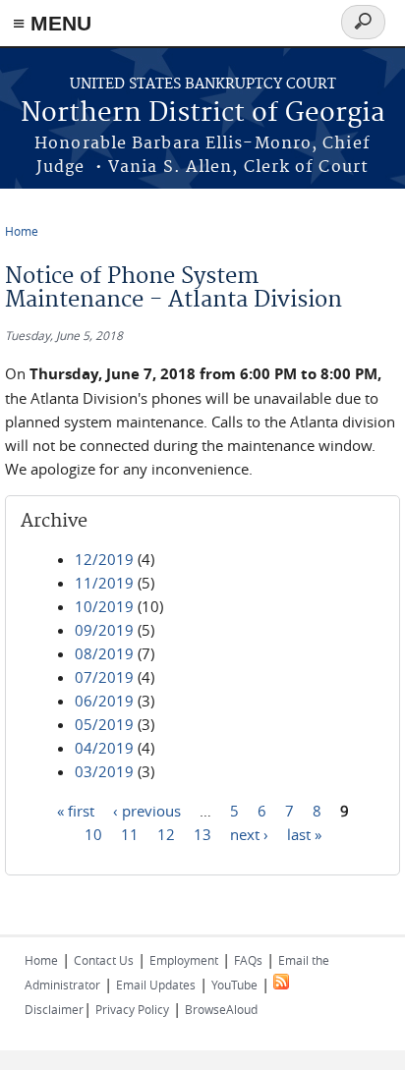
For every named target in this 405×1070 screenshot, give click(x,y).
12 (166, 833)
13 (202, 833)
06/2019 (104, 700)
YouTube (234, 984)
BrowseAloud (221, 1009)
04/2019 (104, 748)
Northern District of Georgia (203, 113)
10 (93, 833)
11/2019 (104, 582)
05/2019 (104, 724)
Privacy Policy (132, 1009)
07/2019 (104, 677)
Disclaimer (54, 1009)
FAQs (248, 960)
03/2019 (104, 771)
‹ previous (147, 809)
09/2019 (104, 630)
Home (21, 231)
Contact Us (104, 960)
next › (249, 833)
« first (75, 809)
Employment (183, 960)
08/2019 (104, 653)
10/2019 (104, 606)
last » (304, 833)
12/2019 (104, 559)
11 (130, 833)
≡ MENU (52, 23)
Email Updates (156, 984)
